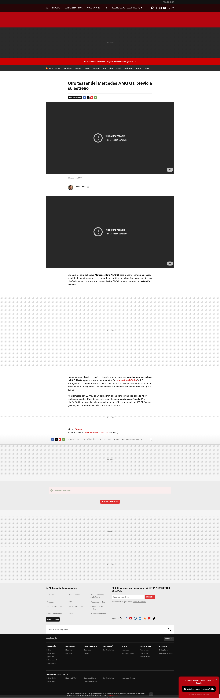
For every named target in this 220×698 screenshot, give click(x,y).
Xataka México (51, 678)
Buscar (169, 629)
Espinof (86, 653)
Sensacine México (90, 678)
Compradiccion (145, 656)
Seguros (138, 68)
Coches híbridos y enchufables (97, 596)
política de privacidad (139, 602)
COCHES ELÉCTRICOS (74, 8)
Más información (112, 695)
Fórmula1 (50, 595)
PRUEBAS (56, 8)
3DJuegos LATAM (71, 678)
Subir (167, 639)
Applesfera (50, 656)
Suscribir (149, 597)
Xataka (49, 650)
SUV (70, 602)
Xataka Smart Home (53, 660)
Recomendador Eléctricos (125, 8)
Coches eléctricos (75, 595)
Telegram (152, 8)
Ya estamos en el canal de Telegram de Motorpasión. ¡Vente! (108, 62)
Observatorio (93, 8)
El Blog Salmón (164, 650)
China (111, 68)
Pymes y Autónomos (166, 653)
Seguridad (96, 68)
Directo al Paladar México (108, 679)
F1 (106, 8)
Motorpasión (126, 650)
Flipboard (91, 97)
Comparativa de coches (97, 607)
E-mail (95, 97)
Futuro (71, 614)
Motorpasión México (128, 678)
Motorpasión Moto (127, 653)
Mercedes (81, 439)
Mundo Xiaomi (51, 663)
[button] (81, 186)
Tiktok (172, 8)
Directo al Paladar (108, 650)
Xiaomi (146, 68)
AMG (117, 439)
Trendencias (144, 650)
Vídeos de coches (94, 439)
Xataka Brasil (51, 681)
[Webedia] (168, 1)
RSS (145, 618)
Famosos (78, 68)
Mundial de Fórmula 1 (99, 614)
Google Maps (128, 68)
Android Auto (68, 68)
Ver (111, 502)
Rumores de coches (54, 606)
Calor (104, 68)
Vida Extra (68, 653)
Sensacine (87, 650)
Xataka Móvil (51, 653)
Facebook (156, 8)
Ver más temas (53, 619)
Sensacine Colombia (90, 681)
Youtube (164, 8)
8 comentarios (76, 98)
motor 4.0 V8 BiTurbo (126, 380)
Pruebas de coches (98, 602)
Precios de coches (76, 606)
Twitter (168, 8)
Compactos (51, 602)
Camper (87, 68)
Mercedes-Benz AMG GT (97, 432)
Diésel (118, 68)
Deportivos (107, 439)
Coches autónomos (54, 614)
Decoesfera (144, 653)
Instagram (160, 8)
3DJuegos (68, 650)
